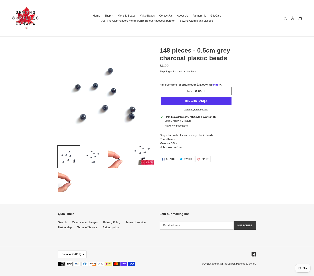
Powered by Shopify (246, 264)
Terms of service (136, 222)
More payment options (196, 109)
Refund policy (111, 227)
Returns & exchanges (85, 222)
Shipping (165, 71)
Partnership (65, 227)
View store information (176, 125)
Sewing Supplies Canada (223, 264)
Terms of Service (87, 227)
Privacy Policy (111, 222)
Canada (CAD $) (71, 254)
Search (62, 222)
